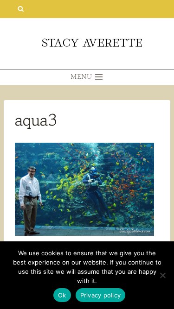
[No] (162, 275)
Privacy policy (100, 295)
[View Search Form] (20, 9)
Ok (62, 295)
